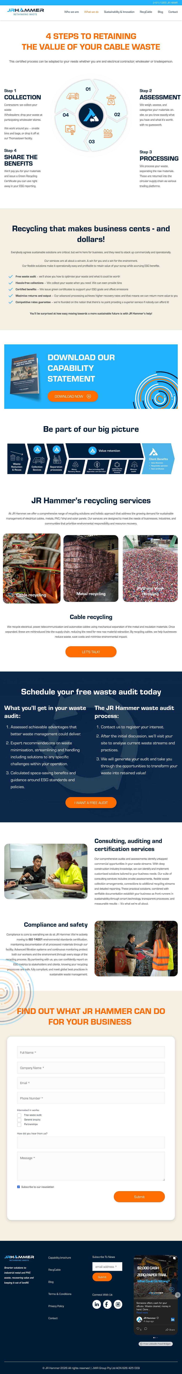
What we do (91, 12)
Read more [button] (142, 1312)
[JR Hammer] (25, 11)
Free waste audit (33, 1115)
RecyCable (146, 12)
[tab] (31, 568)
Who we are (71, 12)
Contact (173, 12)
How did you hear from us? (32, 1133)
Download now (69, 396)
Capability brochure (59, 1257)
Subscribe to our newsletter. (37, 1187)
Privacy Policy (56, 1306)
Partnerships (31, 1124)
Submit (139, 1196)
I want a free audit (91, 802)
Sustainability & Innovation (119, 12)
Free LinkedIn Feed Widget (157, 1344)
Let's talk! (91, 651)
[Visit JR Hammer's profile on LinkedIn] (140, 1319)
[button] (133, 1295)
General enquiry (32, 1119)
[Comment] (144, 1329)
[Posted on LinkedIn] (173, 1319)
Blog (160, 12)
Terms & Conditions (59, 1294)
